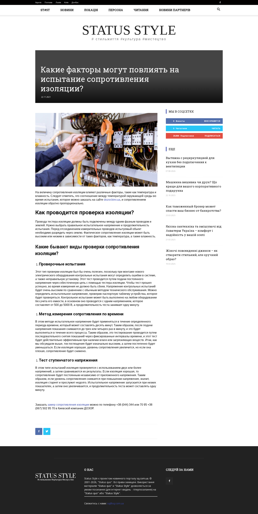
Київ (66, 2)
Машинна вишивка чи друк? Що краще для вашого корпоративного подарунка (193, 186)
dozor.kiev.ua (112, 199)
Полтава (48, 2)
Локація (91, 10)
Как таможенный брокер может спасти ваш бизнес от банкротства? (193, 208)
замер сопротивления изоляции (68, 404)
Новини (67, 10)
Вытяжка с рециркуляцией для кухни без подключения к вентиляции (190, 162)
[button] (218, 9)
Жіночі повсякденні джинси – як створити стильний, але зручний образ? (192, 255)
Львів (58, 2)
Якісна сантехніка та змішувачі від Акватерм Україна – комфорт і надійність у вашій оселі (193, 230)
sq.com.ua (142, 478)
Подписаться (212, 135)
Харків (38, 2)
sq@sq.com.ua (115, 503)
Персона (115, 10)
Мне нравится (212, 121)
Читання (141, 10)
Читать (216, 128)
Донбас (75, 2)
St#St (45, 10)
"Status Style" (122, 485)
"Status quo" (105, 485)
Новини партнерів (174, 10)
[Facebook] (220, 2)
